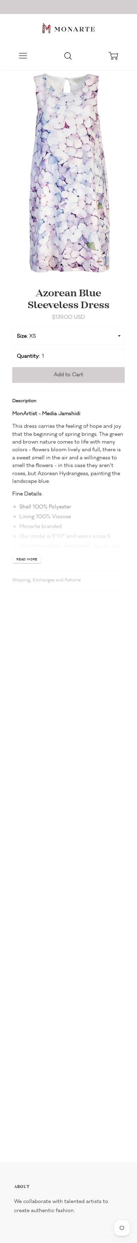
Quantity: (28, 356)
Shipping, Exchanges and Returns (46, 580)
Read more (27, 559)
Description (24, 401)
